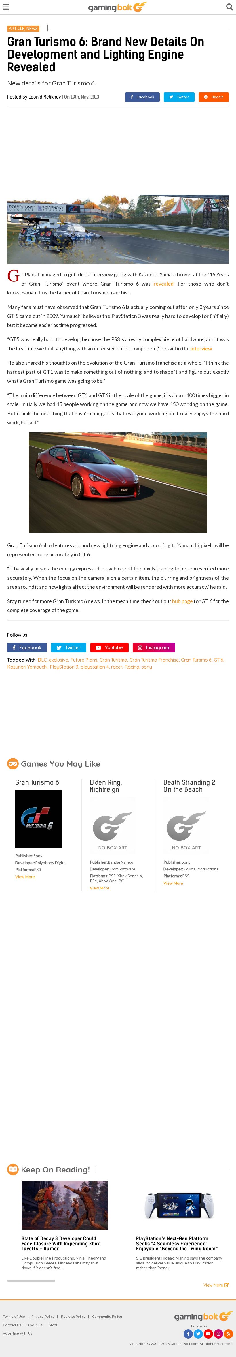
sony (147, 667)
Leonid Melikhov (44, 97)
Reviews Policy (73, 1316)
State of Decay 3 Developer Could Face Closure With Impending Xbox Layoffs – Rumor (61, 1243)
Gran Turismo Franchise (154, 660)
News (32, 28)
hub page (182, 601)
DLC (42, 660)
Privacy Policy (43, 1316)
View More (25, 876)
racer (116, 667)
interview (201, 348)
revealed (164, 283)
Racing (132, 667)
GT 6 (218, 660)
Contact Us (12, 1325)
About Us (34, 1325)
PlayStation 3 (64, 667)
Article (16, 28)
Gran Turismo (113, 660)
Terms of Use (14, 1316)
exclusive (58, 660)
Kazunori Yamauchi (27, 667)
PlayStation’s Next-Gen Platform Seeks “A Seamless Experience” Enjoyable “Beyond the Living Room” (177, 1243)
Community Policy (107, 1316)
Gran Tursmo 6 (196, 660)
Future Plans (84, 660)
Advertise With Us (17, 1333)
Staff (53, 1325)
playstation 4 (95, 667)
